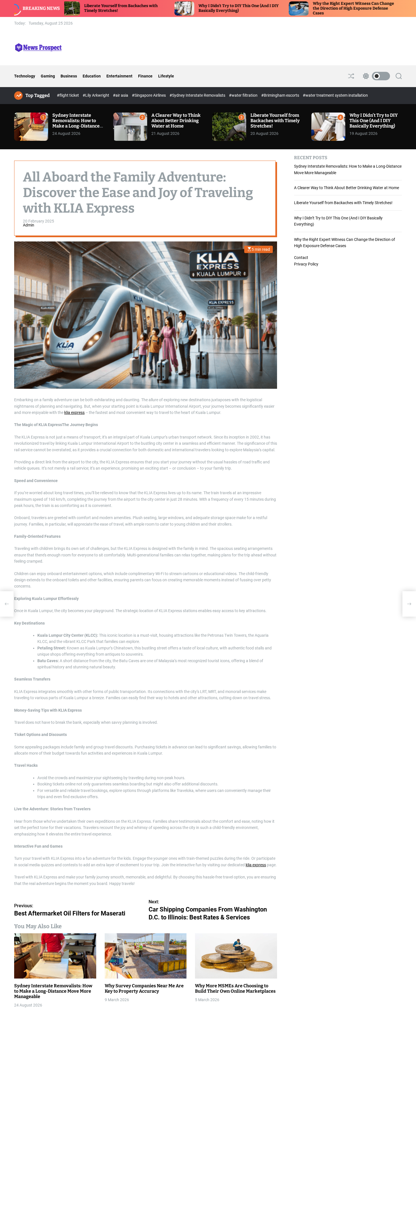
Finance (145, 76)
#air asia (121, 95)
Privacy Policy (306, 264)
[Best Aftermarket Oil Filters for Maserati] (7, 604)
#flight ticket (68, 95)
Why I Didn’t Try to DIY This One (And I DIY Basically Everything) (198, 8)
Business (69, 76)
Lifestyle (166, 76)
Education (92, 76)
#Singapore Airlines (149, 95)
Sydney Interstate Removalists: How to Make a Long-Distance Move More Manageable (77, 123)
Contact (301, 257)
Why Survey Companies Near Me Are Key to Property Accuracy (144, 988)
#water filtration (243, 95)
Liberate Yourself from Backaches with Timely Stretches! (275, 121)
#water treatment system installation (335, 95)
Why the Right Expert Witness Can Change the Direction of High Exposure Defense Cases (312, 8)
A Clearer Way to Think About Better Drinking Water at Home (176, 121)
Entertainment (119, 76)
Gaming (48, 76)
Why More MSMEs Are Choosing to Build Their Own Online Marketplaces (235, 988)
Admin (28, 225)
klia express (74, 412)
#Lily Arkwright (96, 95)
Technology (24, 76)
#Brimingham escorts (280, 95)
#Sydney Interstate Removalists (198, 95)
